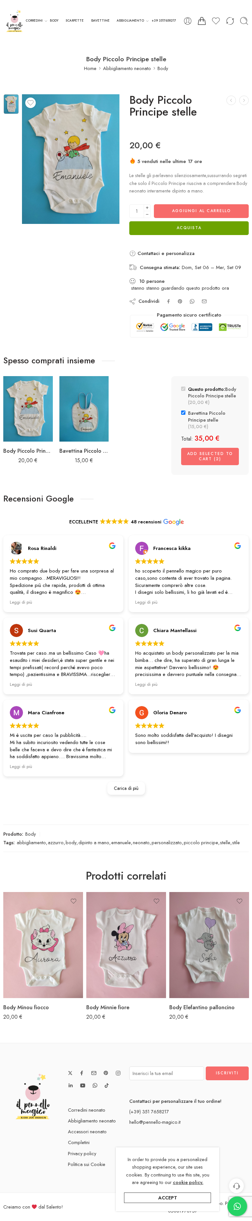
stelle (225, 842)
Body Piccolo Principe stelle (28, 451)
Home (90, 68)
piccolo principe (201, 842)
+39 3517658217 (164, 20)
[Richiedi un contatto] (236, 1185)
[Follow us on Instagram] (118, 1073)
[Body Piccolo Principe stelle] (28, 409)
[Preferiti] (30, 103)
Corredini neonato (86, 1109)
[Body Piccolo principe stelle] (11, 104)
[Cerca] (244, 21)
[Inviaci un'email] (94, 1073)
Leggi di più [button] (21, 602)
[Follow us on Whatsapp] (95, 1085)
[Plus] (147, 207)
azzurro (56, 842)
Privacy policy (82, 1153)
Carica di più (126, 788)
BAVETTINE (100, 20)
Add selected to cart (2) (210, 456)
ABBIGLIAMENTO (130, 20)
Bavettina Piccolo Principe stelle (84, 451)
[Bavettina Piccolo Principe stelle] (84, 409)
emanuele (121, 842)
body (71, 842)
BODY (54, 20)
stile (236, 842)
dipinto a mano (93, 842)
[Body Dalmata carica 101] (244, 100)
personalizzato (167, 842)
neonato (141, 842)
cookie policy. (188, 1182)
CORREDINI (34, 20)
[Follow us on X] (70, 1073)
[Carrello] (201, 21)
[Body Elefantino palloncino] (209, 945)
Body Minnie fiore (107, 1007)
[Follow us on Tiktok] (106, 1085)
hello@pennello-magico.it (154, 1122)
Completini (79, 1142)
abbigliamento (31, 842)
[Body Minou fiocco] (43, 945)
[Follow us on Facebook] (81, 1073)
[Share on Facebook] (168, 301)
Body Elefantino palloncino (202, 1007)
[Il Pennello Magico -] (14, 21)
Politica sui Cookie (86, 1164)
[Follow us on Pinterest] (106, 1073)
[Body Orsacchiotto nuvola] (231, 100)
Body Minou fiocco (26, 1007)
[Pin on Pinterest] (180, 301)
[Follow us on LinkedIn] (70, 1085)
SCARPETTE (75, 20)
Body (163, 68)
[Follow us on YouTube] (83, 1085)
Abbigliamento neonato (127, 68)
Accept (167, 1197)
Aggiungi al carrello (201, 211)
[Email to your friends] (204, 301)
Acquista (189, 228)
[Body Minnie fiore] (126, 945)
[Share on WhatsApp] (192, 301)
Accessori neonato (87, 1131)
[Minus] (147, 214)
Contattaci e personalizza (165, 253)
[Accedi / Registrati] (187, 21)
